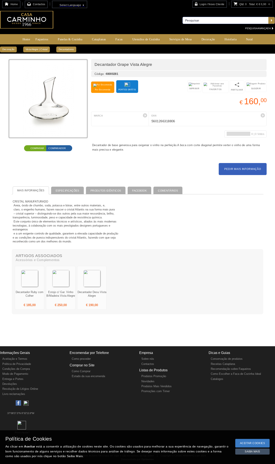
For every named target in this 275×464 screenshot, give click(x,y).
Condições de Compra (16, 368)
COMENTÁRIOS (168, 190)
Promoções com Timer (155, 391)
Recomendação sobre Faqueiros (231, 368)
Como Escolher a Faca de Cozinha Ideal (236, 373)
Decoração (8, 49)
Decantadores (66, 49)
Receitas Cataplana (223, 364)
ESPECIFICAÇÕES (67, 190)
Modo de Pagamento (15, 373)
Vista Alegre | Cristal (36, 49)
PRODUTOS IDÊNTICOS (105, 190)
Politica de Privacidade (16, 364)
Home (26, 39)
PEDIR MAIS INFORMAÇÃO (242, 169)
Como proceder (81, 358)
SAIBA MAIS (252, 451)
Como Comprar (81, 371)
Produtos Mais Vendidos (156, 386)
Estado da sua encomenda (88, 376)
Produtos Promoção (153, 376)
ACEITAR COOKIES (252, 443)
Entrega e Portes (12, 379)
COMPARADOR (57, 148)
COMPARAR (37, 148)
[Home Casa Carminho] (26, 21)
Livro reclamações (13, 394)
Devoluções (9, 383)
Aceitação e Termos (14, 358)
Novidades (147, 381)
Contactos (147, 364)
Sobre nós (147, 358)
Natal (249, 39)
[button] (145, 115)
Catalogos (217, 379)
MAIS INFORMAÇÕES (30, 190)
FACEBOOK (139, 190)
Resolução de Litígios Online (20, 388)
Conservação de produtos (227, 358)
